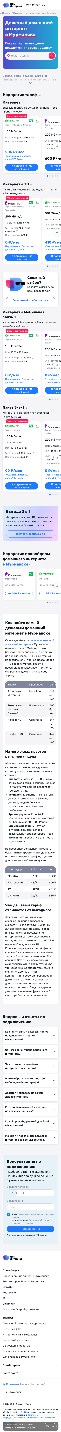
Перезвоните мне (30, 1229)
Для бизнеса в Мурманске (19, 1356)
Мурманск (18, 13)
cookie (35, 1428)
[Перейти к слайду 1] (47, 176)
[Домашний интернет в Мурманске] (12, 5)
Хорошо (50, 1426)
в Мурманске (20, 34)
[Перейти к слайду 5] (57, 176)
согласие (9, 1428)
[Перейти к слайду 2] (50, 176)
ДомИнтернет (11, 1365)
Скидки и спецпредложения (21, 1351)
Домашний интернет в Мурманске (24, 1323)
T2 (4, 1298)
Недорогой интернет (16, 1340)
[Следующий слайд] (57, 146)
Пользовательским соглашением (40, 1418)
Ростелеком (10, 1292)
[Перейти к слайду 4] (55, 176)
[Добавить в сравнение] (36, 120)
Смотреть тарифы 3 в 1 (30, 533)
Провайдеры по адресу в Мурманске (26, 1276)
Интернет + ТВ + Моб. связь (20, 1334)
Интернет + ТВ (12, 1329)
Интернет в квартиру (35, 13)
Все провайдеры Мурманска (21, 1309)
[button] (30, 79)
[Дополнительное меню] (56, 5)
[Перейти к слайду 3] (52, 176)
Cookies (24, 1412)
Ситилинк (9, 1303)
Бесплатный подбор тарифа (30, 300)
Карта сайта (10, 1373)
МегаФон (8, 1287)
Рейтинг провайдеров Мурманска (24, 1281)
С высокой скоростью (16, 1345)
